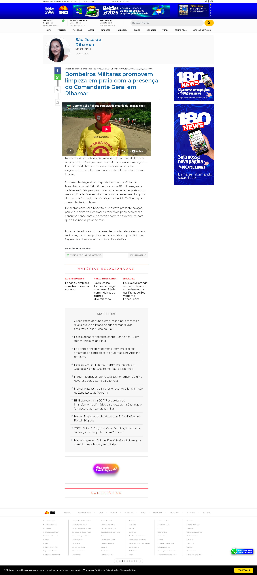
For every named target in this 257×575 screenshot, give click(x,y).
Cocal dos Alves (163, 525)
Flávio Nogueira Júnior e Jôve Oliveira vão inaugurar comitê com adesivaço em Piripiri (108, 442)
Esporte (114, 512)
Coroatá (189, 521)
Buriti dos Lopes (49, 521)
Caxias (131, 521)
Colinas (160, 540)
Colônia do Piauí (164, 547)
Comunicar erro (137, 255)
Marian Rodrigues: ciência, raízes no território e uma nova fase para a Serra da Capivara (108, 378)
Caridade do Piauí (107, 543)
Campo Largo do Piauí (80, 536)
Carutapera (105, 551)
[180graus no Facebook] (208, 1)
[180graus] (50, 10)
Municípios (122, 30)
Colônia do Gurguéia (166, 543)
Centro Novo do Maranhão (139, 543)
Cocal (131, 555)
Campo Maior (77, 540)
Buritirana (47, 528)
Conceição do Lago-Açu (167, 555)
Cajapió (46, 540)
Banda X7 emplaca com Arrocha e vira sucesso (77, 284)
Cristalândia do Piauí (194, 532)
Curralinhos (191, 551)
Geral (91, 30)
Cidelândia (133, 551)
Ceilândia (132, 532)
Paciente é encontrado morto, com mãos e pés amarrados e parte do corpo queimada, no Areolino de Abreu (107, 352)
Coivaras (161, 536)
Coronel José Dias (193, 525)
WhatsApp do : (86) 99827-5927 (85, 255)
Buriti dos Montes (50, 525)
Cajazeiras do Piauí (50, 547)
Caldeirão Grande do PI (52, 555)
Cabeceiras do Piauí (50, 532)
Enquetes (206, 512)
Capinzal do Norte (107, 525)
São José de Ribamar (88, 42)
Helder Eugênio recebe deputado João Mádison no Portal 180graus (198, 8)
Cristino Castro (192, 536)
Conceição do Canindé (166, 551)
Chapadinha (134, 547)
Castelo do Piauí (107, 555)
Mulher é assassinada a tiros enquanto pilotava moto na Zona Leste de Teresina (108, 390)
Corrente (189, 528)
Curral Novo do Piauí (194, 555)
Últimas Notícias (202, 30)
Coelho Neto (162, 532)
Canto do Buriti (106, 521)
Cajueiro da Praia (49, 551)
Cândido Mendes (78, 551)
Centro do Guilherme (137, 540)
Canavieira (76, 543)
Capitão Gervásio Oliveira (110, 532)
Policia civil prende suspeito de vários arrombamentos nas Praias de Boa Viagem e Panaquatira (135, 289)
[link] (57, 70)
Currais (189, 547)
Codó (160, 528)
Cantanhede (76, 555)
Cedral (131, 528)
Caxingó (132, 525)
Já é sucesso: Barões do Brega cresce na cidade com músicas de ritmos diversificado (105, 289)
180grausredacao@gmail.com (65, 1)
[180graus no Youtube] (211, 1)
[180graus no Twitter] (205, 1)
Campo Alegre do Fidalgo (81, 528)
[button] (115, 570)
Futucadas (191, 512)
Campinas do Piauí (79, 525)
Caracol (103, 536)
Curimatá (190, 543)
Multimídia (157, 512)
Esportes (105, 30)
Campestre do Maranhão (81, 521)
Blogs (137, 30)
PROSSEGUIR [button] (244, 570)
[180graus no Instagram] (202, 1)
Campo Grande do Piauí (81, 532)
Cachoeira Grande (50, 536)
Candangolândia (78, 547)
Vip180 (165, 30)
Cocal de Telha (163, 521)
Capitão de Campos (108, 528)
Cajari (45, 543)
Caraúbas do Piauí (108, 540)
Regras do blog (82, 54)
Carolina (104, 547)
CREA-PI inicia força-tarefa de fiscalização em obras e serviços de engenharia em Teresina (107, 430)
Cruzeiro (189, 540)
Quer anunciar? (88, 1)
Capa (48, 30)
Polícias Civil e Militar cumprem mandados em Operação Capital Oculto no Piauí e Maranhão (104, 366)
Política (62, 30)
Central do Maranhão (137, 536)
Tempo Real (181, 30)
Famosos (77, 30)
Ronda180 (151, 30)
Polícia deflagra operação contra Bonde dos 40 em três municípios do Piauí (107, 338)
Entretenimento (84, 512)
